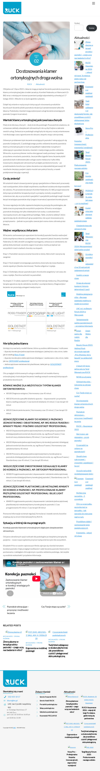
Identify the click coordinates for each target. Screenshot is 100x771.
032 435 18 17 (14, 697)
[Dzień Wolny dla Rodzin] (79, 334)
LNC (14, 727)
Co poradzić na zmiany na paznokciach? (81, 448)
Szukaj (77, 23)
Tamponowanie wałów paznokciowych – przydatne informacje (83, 322)
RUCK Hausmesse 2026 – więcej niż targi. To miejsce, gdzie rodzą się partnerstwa (89, 713)
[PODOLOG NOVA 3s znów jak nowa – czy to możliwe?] (79, 194)
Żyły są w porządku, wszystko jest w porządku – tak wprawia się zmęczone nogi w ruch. (83, 510)
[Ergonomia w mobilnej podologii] (79, 90)
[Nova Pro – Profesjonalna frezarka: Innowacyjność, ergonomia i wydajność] (79, 132)
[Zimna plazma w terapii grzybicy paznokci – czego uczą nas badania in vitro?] (79, 45)
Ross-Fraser (20, 354)
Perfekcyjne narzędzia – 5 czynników (80, 496)
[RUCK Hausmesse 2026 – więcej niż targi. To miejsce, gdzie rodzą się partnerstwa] (79, 66)
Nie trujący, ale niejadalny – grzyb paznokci (81, 437)
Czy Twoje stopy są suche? (53, 606)
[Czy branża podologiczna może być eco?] (79, 176)
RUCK (29, 84)
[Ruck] (12, 13)
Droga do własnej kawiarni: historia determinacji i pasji (82, 286)
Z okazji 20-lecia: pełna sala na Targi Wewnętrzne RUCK (82, 369)
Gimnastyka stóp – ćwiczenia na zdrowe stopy (82, 385)
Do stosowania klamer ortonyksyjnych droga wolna (83, 404)
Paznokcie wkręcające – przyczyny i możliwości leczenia (18, 609)
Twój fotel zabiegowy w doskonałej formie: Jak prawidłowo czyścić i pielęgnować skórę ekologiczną (58, 651)
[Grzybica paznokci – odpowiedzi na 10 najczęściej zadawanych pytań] (79, 258)
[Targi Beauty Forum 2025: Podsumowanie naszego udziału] (79, 156)
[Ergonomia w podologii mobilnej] (79, 483)
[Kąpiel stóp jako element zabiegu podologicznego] (79, 211)
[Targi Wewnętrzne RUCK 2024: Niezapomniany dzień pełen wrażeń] (79, 237)
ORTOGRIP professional (19, 361)
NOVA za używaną (83, 377)
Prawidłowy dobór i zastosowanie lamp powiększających (83, 524)
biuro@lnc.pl (12, 700)
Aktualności (40, 84)
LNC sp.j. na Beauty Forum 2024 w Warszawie (83, 311)
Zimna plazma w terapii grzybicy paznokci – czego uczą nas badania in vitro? (13, 645)
